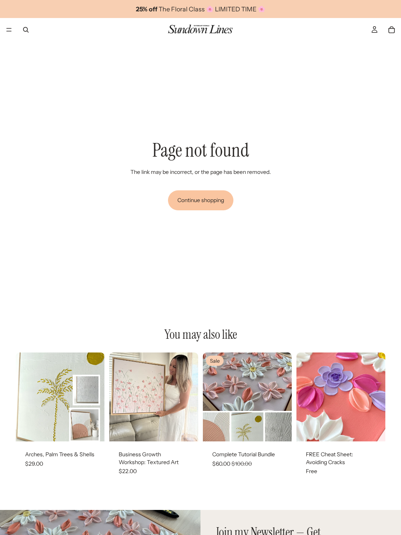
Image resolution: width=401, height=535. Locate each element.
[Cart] (391, 29)
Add (192, 429)
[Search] (25, 29)
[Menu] (9, 30)
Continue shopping (200, 200)
